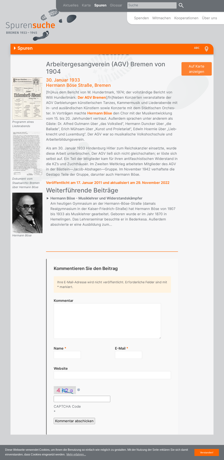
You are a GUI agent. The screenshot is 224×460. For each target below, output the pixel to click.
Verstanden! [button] (206, 452)
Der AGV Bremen (92, 97)
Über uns (209, 18)
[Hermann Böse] (27, 212)
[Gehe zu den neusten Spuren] (197, 48)
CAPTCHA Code (67, 406)
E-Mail (121, 348)
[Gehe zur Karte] (206, 49)
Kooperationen (186, 18)
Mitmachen (161, 18)
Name (60, 348)
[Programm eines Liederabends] (27, 98)
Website (61, 368)
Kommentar (63, 301)
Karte (86, 5)
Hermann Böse (99, 113)
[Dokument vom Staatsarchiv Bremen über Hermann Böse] (27, 154)
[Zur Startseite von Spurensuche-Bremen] (41, 25)
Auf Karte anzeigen (196, 69)
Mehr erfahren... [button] (76, 454)
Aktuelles (70, 5)
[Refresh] (79, 389)
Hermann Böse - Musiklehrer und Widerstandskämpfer (96, 198)
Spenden (141, 18)
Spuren (100, 5)
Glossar (116, 5)
